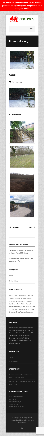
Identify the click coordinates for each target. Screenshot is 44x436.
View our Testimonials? (16, 397)
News (11, 276)
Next (30, 227)
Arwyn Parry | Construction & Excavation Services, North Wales (22, 419)
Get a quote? (13, 399)
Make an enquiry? (15, 402)
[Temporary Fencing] (22, 156)
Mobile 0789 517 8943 (16, 407)
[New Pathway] (22, 206)
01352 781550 (14, 404)
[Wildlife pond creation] (22, 181)
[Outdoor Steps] (22, 132)
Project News (13, 281)
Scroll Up (22, 428)
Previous (15, 227)
